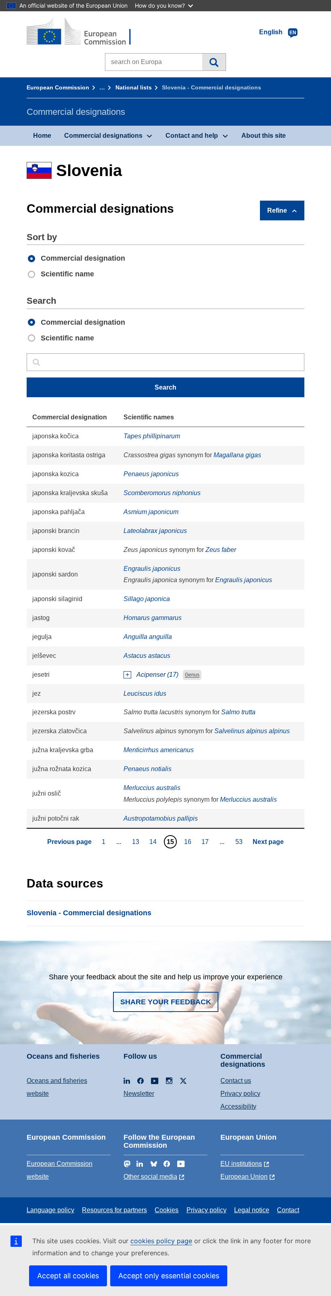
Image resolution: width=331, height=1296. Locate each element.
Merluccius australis (152, 787)
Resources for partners (114, 1210)
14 (154, 841)
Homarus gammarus (153, 617)
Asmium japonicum (151, 511)
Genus (192, 675)
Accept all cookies (68, 1275)
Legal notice (251, 1210)
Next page (268, 841)
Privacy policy (240, 1093)
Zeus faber (220, 549)
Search (213, 62)
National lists (133, 87)
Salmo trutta (238, 712)
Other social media (150, 1176)
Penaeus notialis (148, 768)
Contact (288, 1210)
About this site (263, 135)
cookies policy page (161, 1241)
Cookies (166, 1210)
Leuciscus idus (145, 693)
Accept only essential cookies (168, 1275)
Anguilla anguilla (148, 636)
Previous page (69, 841)
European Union (244, 1176)
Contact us (235, 1080)
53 (240, 841)
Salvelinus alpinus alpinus (252, 731)
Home (42, 135)
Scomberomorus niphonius (162, 492)
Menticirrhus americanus (159, 749)
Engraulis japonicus (152, 568)
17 (206, 841)
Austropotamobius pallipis (161, 818)
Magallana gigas (237, 455)
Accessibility (238, 1106)
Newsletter (139, 1093)
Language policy (50, 1210)
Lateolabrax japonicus (155, 530)
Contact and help (192, 135)
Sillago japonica (147, 598)
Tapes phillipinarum (152, 436)
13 (136, 841)
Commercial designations (103, 135)
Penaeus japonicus (151, 474)
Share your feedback (165, 1002)
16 (188, 841)
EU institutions (241, 1163)
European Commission (58, 87)
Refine (277, 210)
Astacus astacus (147, 655)
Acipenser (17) (157, 674)
